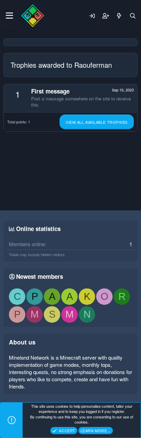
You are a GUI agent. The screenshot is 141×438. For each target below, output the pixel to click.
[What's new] (119, 16)
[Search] (133, 16)
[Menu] (9, 16)
